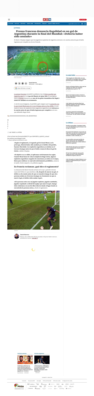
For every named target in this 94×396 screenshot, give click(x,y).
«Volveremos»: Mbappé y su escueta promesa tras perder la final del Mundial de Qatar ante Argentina (41, 368)
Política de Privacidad (47, 380)
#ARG (14, 132)
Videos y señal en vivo (54, 23)
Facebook (16, 83)
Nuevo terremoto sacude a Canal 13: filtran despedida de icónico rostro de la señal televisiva (76, 96)
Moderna (37, 388)
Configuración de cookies (67, 380)
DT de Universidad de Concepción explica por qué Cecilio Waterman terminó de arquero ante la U (75, 154)
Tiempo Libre (30, 23)
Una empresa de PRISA (19, 385)
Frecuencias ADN (31, 380)
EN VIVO (83, 19)
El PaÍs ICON (49, 388)
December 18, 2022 (22, 140)
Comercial (24, 380)
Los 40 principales (36, 384)
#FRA (20, 132)
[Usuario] (85, 24)
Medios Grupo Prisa (19, 389)
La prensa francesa (20, 94)
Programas (38, 23)
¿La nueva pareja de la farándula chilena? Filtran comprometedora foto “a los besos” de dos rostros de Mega (76, 113)
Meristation (68, 388)
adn (67, 384)
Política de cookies (56, 380)
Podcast (44, 23)
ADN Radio (47, 19)
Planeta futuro (65, 386)
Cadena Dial (54, 386)
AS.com (62, 384)
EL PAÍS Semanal (60, 386)
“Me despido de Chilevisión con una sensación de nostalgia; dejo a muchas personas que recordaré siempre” (76, 79)
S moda (55, 388)
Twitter (19, 83)
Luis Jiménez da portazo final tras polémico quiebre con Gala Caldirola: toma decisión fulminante (75, 104)
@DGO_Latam (44, 136)
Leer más (34, 238)
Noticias (17, 23)
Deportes (23, 23)
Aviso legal (39, 380)
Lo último (10, 23)
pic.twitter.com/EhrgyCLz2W (16, 138)
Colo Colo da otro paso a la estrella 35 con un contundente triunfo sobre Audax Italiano (75, 148)
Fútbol (17, 28)
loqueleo (61, 388)
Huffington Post (33, 386)
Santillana (43, 384)
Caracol (71, 384)
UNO (40, 386)
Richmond (30, 388)
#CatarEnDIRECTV (23, 136)
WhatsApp (26, 83)
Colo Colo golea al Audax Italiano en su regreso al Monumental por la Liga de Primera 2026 (76, 160)
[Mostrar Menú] (9, 19)
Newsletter (82, 24)
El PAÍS (31, 384)
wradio (44, 386)
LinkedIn (22, 83)
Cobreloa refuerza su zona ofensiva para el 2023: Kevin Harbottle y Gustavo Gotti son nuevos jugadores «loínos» (25, 368)
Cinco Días (50, 386)
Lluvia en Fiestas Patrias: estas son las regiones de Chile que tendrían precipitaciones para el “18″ (76, 87)
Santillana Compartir (51, 384)
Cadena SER (57, 384)
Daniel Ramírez (33, 82)
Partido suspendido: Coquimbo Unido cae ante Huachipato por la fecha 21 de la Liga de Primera (76, 127)
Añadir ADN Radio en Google (23, 88)
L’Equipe (21, 98)
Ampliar (56, 49)
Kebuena (71, 386)
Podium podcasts (43, 388)
